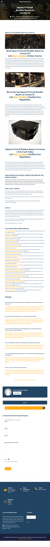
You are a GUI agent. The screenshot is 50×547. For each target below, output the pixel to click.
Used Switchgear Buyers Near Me (13, 262)
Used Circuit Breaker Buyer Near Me (13, 268)
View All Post (17, 393)
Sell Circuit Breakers (10, 240)
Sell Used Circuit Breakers (11, 237)
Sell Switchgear (8, 234)
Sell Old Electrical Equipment (12, 246)
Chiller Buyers (8, 283)
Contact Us (16, 380)
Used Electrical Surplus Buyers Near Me (14, 271)
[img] (8, 459)
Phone (6, 435)
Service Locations (32, 380)
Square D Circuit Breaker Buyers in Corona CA (27, 16)
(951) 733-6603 (19, 56)
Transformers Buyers (10, 289)
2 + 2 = (6, 459)
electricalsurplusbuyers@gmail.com (11, 491)
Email (6, 428)
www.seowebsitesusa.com (25, 539)
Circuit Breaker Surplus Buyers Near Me (14, 280)
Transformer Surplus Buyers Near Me (13, 252)
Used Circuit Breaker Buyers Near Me (13, 277)
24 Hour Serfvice (10, 503)
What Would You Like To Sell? (12, 442)
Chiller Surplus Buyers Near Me (12, 249)
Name (6, 421)
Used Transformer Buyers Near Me (13, 255)
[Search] (44, 408)
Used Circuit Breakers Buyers (12, 286)
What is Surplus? (23, 380)
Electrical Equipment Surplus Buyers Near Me (15, 274)
